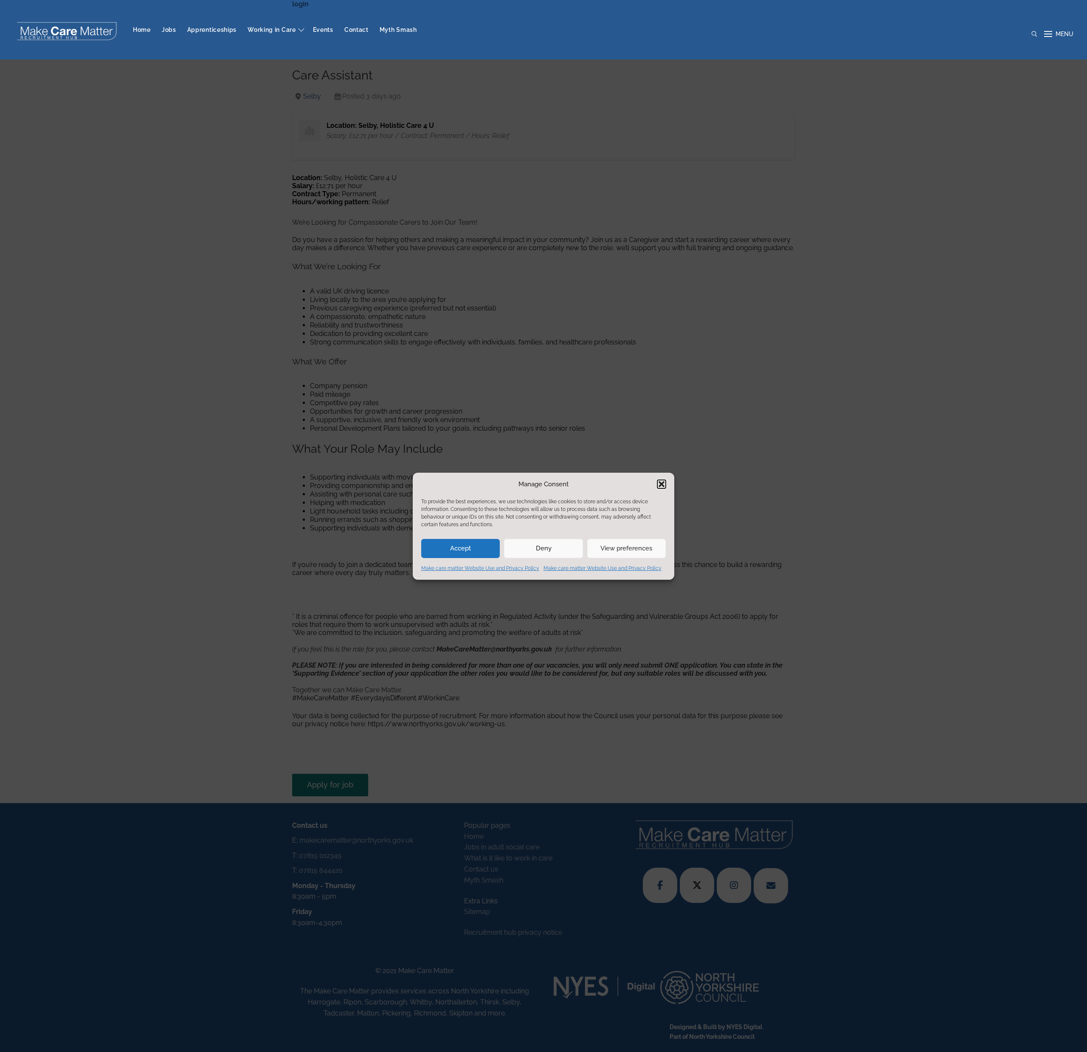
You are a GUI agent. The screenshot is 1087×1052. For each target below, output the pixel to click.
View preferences (626, 548)
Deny (544, 548)
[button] (661, 484)
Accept (460, 548)
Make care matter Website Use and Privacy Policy (480, 568)
